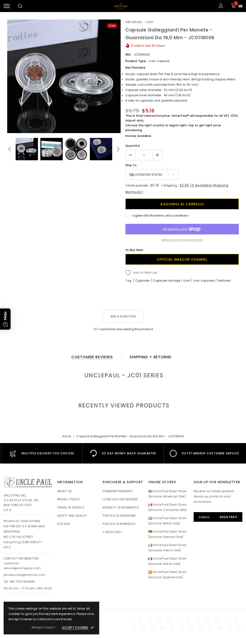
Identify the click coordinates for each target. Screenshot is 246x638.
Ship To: (131, 165)
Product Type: (136, 61)
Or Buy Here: (134, 250)
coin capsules (204, 280)
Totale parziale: (137, 185)
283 (95, 329)
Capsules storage (166, 280)
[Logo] (121, 6)
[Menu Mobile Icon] (7, 6)
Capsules (142, 280)
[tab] (123, 405)
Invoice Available (138, 136)
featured (224, 280)
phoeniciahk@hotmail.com (24, 575)
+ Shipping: (169, 185)
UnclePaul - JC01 (139, 22)
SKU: (128, 54)
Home (66, 436)
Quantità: (132, 146)
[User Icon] (221, 6)
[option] (64, 76)
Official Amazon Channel (182, 259)
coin (186, 280)
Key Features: (135, 67)
